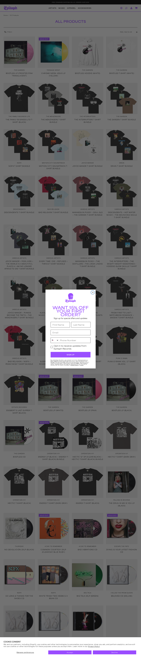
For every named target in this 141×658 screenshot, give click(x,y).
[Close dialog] (93, 292)
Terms (81, 365)
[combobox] (55, 340)
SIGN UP (70, 354)
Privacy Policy (94, 646)
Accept (70, 652)
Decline (114, 652)
